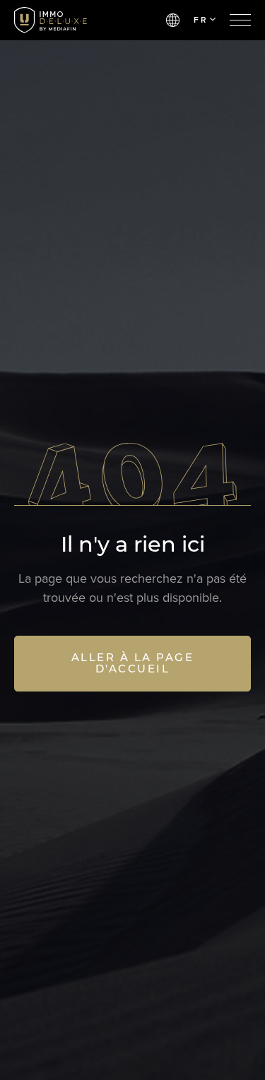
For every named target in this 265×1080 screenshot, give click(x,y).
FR (201, 20)
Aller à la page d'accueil (132, 663)
